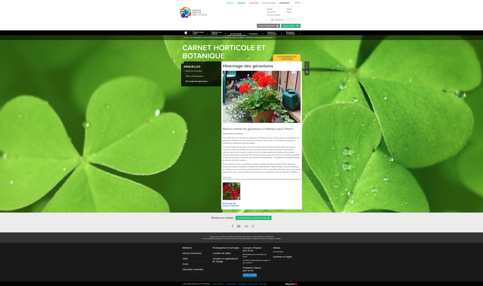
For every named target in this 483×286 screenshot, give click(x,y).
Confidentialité (231, 284)
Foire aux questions (273, 15)
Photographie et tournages (226, 248)
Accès (185, 264)
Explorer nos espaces (216, 33)
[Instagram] (253, 226)
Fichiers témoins (218, 284)
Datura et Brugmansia (194, 76)
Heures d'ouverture (192, 253)
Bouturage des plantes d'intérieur (231, 204)
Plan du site (253, 284)
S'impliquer (253, 34)
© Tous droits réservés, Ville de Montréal (196, 284)
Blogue (289, 12)
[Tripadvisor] (246, 225)
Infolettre (270, 9)
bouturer (226, 140)
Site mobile (263, 284)
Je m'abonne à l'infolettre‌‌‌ (251, 218)
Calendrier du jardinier (287, 57)
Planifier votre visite (198, 33)
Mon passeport (267, 26)
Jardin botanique (269, 3)
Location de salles (222, 253)
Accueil (185, 32)
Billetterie (289, 26)
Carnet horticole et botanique (213, 38)
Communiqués (278, 252)
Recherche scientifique (290, 33)
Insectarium (254, 3)
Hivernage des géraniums (264, 38)
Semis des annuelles (194, 71)
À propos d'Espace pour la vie (252, 249)
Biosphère (241, 3)
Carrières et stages (282, 257)
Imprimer (307, 72)
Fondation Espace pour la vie (252, 269)
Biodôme (229, 3)
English (297, 3)
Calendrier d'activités (192, 269)
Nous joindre (271, 12)
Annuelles (249, 38)
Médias (289, 9)
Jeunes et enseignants (272, 33)
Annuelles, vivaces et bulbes (234, 38)
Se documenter (236, 34)
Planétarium (284, 3)
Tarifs (185, 258)
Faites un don (250, 275)
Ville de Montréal (291, 284)
